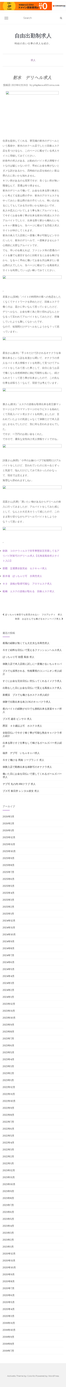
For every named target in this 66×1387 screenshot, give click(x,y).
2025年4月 (8, 892)
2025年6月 (8, 879)
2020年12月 (9, 1253)
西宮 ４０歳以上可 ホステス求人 (22, 725)
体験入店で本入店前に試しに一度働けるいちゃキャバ (32, 663)
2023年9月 (8, 1024)
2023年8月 (8, 1031)
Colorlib (31, 1376)
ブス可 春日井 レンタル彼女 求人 (21, 790)
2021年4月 (8, 1225)
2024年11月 (9, 927)
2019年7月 (8, 1350)
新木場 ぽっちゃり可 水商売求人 (22, 576)
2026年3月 (8, 816)
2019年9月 (8, 1336)
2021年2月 (8, 1239)
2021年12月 (9, 1170)
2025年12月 (9, 837)
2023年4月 (8, 1059)
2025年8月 (8, 865)
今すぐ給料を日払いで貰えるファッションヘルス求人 (32, 650)
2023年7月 (8, 1038)
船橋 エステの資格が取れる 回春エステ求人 (28, 591)
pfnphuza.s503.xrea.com (46, 85)
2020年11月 (9, 1260)
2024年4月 (8, 976)
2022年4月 (8, 1142)
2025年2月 (8, 906)
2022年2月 (8, 1156)
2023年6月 (8, 1045)
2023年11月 (9, 1010)
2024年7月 (8, 955)
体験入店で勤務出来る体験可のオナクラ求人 (27, 766)
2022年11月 (9, 1094)
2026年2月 (8, 823)
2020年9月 (9, 1274)
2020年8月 (9, 1281)
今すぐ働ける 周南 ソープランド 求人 (23, 760)
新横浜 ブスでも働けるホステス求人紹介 (26, 694)
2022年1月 (8, 1163)
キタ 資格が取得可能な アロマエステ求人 (27, 583)
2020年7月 (8, 1288)
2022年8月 (8, 1114)
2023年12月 (9, 1003)
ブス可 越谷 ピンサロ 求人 (17, 718)
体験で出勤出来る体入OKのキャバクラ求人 (27, 701)
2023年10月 (9, 1017)
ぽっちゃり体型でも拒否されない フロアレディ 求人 (33, 614)
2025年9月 (8, 858)
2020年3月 (8, 1316)
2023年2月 (8, 1073)
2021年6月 (8, 1212)
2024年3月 (8, 983)
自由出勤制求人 (33, 35)
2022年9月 (8, 1107)
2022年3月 (8, 1149)
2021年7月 (8, 1205)
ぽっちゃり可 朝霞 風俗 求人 (18, 657)
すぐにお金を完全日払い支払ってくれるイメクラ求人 (32, 681)
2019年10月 (9, 1329)
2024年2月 (8, 990)
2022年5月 (8, 1135)
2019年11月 (9, 1323)
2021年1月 (8, 1246)
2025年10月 (9, 851)
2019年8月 (8, 1343)
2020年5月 (9, 1302)
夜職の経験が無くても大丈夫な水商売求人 (26, 643)
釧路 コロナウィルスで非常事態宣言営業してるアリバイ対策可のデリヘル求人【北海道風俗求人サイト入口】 (31, 555)
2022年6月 (8, 1128)
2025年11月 (9, 844)
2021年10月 (9, 1184)
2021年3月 (8, 1232)
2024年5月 (8, 969)
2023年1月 (8, 1080)
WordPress (53, 1376)
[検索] (61, 18)
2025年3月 (8, 899)
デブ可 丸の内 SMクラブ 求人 (19, 784)
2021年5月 (8, 1218)
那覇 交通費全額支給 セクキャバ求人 (25, 568)
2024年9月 (8, 941)
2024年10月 (9, 934)
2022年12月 (9, 1087)
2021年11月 (9, 1177)
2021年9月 (8, 1191)
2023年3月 (8, 1066)
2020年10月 (9, 1267)
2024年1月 (8, 996)
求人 (33, 60)
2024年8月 (8, 948)
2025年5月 (8, 885)
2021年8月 (8, 1198)
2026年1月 (8, 830)
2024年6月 (8, 962)
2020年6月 (9, 1295)
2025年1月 (8, 913)
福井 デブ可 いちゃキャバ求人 (21, 753)
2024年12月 (9, 920)
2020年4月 (9, 1309)
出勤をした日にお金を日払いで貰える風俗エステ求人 (32, 687)
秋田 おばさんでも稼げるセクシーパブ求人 (38, 618)
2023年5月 (8, 1052)
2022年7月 (8, 1121)
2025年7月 (8, 872)
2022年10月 (9, 1101)
